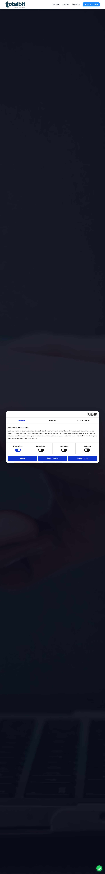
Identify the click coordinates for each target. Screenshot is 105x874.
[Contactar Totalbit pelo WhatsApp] (99, 868)
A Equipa (66, 4)
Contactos (76, 4)
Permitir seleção (52, 458)
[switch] (41, 450)
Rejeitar (22, 458)
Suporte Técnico (91, 4)
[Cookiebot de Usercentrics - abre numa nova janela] (88, 414)
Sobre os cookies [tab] (83, 420)
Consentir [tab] (21, 420)
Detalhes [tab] (52, 420)
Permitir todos (82, 458)
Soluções (56, 4)
